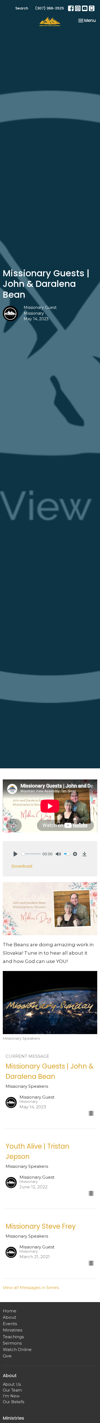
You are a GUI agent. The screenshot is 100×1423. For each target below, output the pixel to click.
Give (7, 1356)
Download (22, 866)
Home (9, 1310)
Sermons (12, 1343)
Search (21, 8)
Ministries (12, 1330)
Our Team (12, 1390)
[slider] (31, 853)
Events (10, 1323)
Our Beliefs (13, 1401)
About (9, 1317)
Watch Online (17, 1349)
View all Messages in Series (31, 1287)
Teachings (13, 1336)
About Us (12, 1384)
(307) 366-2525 (49, 8)
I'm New (11, 1396)
